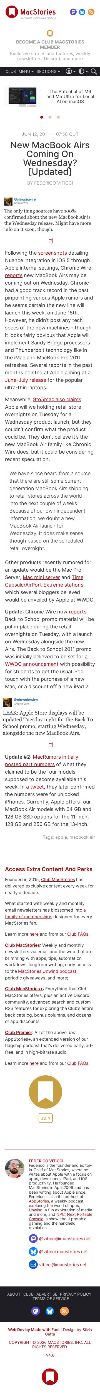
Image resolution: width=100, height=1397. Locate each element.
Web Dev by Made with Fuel (33, 1329)
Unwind (35, 1209)
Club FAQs (77, 934)
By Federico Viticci (50, 183)
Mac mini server (41, 577)
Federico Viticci (46, 1161)
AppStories (39, 1201)
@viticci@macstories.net (65, 1238)
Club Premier (18, 1032)
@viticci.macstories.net (63, 1251)
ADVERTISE (46, 1294)
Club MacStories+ (24, 988)
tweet (37, 787)
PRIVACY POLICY (75, 1294)
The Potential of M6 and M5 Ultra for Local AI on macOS (70, 96)
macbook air (82, 837)
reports (13, 275)
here (34, 934)
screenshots (52, 253)
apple (61, 837)
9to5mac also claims (57, 399)
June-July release (25, 380)
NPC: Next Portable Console (60, 1216)
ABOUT (14, 1294)
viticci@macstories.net (63, 1264)
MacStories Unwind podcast (47, 971)
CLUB (11, 71)
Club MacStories (58, 879)
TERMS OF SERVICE (50, 1298)
